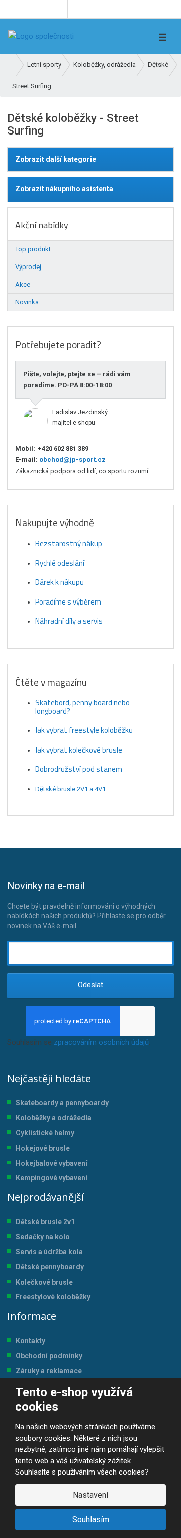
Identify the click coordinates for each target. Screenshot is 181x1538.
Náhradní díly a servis (69, 621)
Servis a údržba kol (47, 1252)
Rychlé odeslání (59, 563)
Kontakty (30, 1340)
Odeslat (90, 984)
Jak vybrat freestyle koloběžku (84, 730)
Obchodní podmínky (49, 1356)
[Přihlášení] (122, 36)
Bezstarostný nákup (68, 543)
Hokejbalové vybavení (51, 1163)
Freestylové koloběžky (53, 1297)
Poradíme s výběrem (68, 602)
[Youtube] (58, 9)
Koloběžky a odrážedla (54, 1118)
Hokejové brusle (43, 1148)
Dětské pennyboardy (50, 1267)
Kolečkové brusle (44, 1282)
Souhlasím (90, 1519)
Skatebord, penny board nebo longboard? (82, 707)
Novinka (27, 302)
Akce (22, 284)
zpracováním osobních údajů (101, 1042)
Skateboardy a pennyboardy (62, 1103)
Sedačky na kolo (43, 1237)
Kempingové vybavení (51, 1178)
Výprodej (28, 267)
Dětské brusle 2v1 (45, 1222)
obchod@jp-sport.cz (72, 459)
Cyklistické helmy (45, 1133)
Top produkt (33, 249)
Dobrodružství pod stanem (78, 769)
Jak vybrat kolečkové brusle (78, 750)
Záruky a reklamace (49, 1371)
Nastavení (90, 1495)
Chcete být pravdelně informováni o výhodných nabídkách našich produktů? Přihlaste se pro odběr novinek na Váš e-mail (86, 905)
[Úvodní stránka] (41, 36)
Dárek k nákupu (59, 582)
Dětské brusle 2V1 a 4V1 (70, 789)
